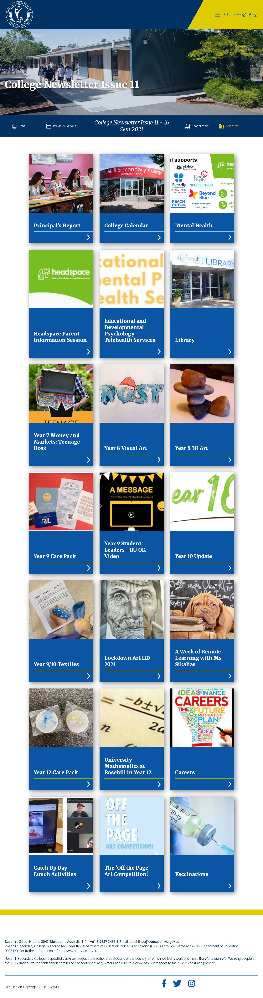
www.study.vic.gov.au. (81, 951)
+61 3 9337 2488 (103, 942)
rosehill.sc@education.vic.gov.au (154, 942)
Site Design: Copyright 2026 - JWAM (32, 987)
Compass (236, 14)
